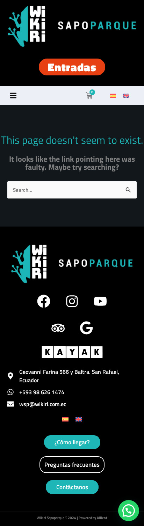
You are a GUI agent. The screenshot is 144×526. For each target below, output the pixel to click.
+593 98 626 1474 (41, 392)
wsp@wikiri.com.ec (42, 404)
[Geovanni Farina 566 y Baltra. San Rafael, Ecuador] (10, 375)
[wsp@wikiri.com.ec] (10, 403)
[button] (13, 95)
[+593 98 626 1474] (10, 392)
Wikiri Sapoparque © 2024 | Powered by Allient (72, 517)
